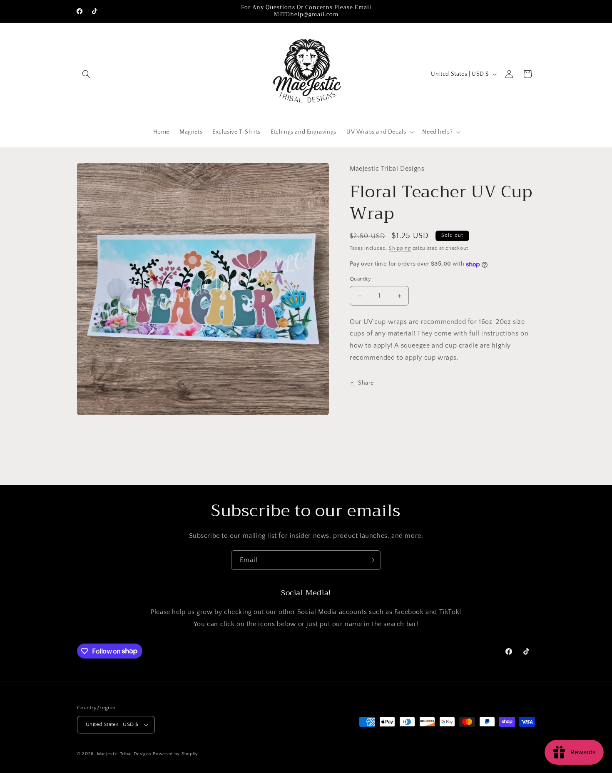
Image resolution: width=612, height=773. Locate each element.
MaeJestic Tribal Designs (124, 753)
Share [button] (366, 383)
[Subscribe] (371, 560)
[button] (86, 74)
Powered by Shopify (175, 753)
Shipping (400, 248)
